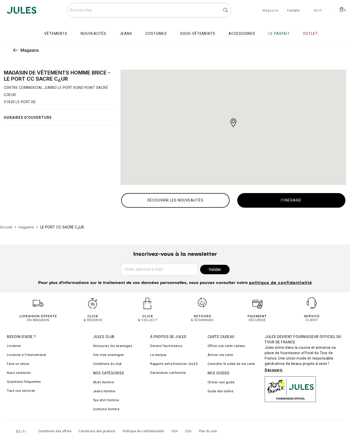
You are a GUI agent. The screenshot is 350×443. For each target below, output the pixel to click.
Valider (215, 269)
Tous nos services (21, 391)
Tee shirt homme (106, 400)
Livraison (14, 346)
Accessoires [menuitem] (242, 33)
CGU (188, 431)
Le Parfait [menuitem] (279, 33)
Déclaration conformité (168, 373)
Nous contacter (19, 373)
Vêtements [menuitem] (55, 33)
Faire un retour (18, 364)
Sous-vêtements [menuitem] (197, 33)
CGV (174, 431)
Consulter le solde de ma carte (231, 364)
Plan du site (208, 431)
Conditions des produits (97, 431)
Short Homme (103, 382)
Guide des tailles (221, 391)
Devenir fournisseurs (166, 346)
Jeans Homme (104, 391)
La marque (158, 355)
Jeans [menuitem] (126, 33)
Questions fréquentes (24, 382)
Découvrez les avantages (112, 346)
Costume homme (106, 409)
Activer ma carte (220, 355)
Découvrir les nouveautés (175, 200)
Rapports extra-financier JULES (174, 364)
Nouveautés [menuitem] (93, 33)
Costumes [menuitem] (156, 33)
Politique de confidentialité (143, 431)
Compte (293, 11)
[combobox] (149, 10)
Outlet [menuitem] (310, 33)
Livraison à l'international (26, 355)
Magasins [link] (29, 50)
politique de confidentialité (280, 283)
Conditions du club (107, 364)
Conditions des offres (55, 431)
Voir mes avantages (108, 355)
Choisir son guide (221, 382)
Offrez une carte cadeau (226, 346)
